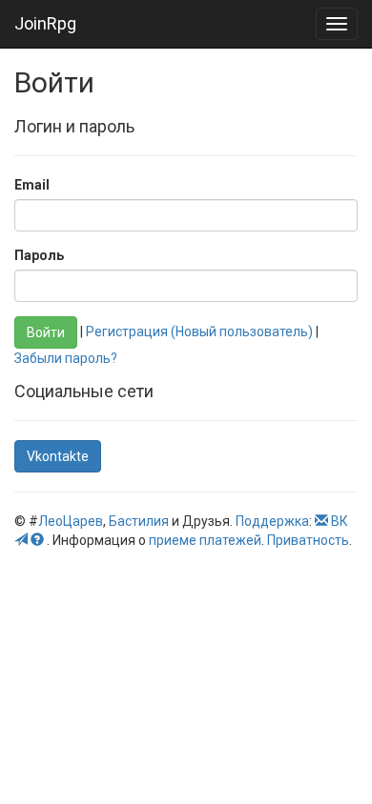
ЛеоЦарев (70, 521)
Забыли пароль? (65, 358)
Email (32, 184)
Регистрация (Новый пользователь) (199, 331)
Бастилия (139, 521)
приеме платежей (205, 540)
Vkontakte (58, 456)
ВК (339, 521)
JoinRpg (45, 23)
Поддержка (272, 521)
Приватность (308, 540)
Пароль (39, 255)
